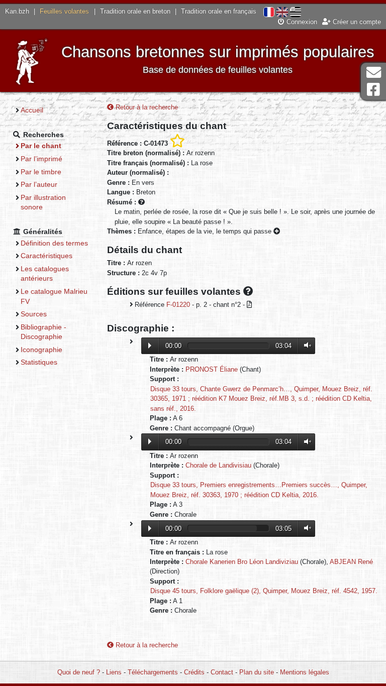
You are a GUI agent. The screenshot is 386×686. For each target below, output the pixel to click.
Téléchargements (153, 672)
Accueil (32, 110)
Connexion (300, 22)
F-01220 (178, 304)
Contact (222, 672)
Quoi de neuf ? (78, 672)
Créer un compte (356, 22)
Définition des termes (54, 243)
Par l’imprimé (41, 159)
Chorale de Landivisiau (218, 465)
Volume (305, 345)
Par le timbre (41, 172)
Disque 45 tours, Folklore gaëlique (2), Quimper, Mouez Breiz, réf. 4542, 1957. (263, 591)
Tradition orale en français (218, 11)
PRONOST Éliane (211, 369)
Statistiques (39, 362)
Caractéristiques (46, 256)
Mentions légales (304, 672)
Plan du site (256, 672)
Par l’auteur (39, 184)
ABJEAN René (351, 561)
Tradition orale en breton (135, 11)
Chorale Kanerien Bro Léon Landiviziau (241, 561)
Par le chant (41, 146)
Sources (34, 314)
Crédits (194, 672)
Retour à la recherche (146, 107)
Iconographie (41, 350)
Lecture (149, 345)
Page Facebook (373, 89)
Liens (114, 672)
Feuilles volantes (64, 11)
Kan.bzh (17, 11)
